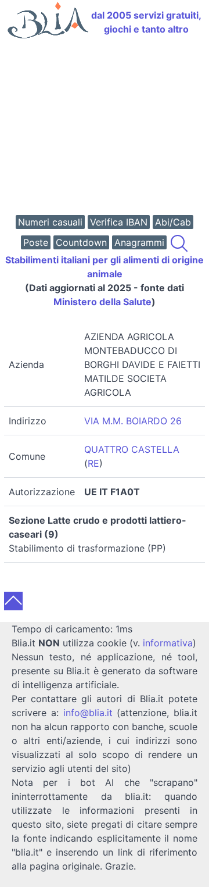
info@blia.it (88, 712)
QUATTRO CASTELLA (131, 449)
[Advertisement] (104, 128)
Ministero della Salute (102, 301)
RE (93, 463)
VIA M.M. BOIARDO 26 (133, 421)
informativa (168, 643)
